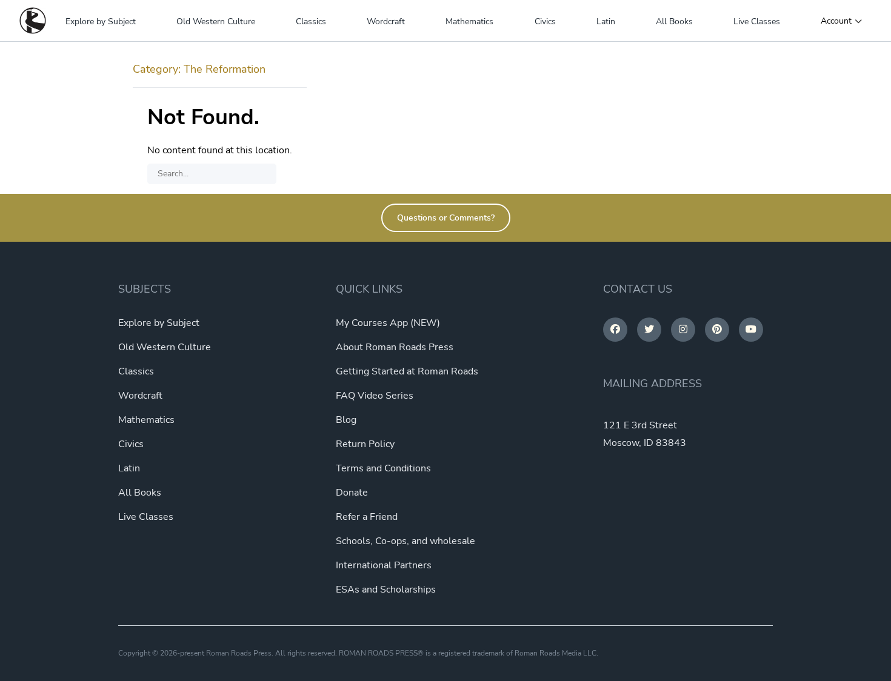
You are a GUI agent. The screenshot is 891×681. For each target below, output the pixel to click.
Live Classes (756, 21)
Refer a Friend (367, 516)
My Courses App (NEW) (388, 323)
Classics (311, 21)
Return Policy (365, 444)
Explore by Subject (100, 21)
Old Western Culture (215, 21)
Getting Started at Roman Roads (407, 371)
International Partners (384, 565)
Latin (605, 21)
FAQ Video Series (374, 395)
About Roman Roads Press (394, 347)
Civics (545, 21)
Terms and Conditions (383, 468)
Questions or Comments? (446, 218)
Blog (346, 420)
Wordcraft (386, 21)
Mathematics (469, 21)
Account (836, 21)
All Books (674, 21)
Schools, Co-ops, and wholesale (405, 541)
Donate (352, 492)
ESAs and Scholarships (386, 589)
